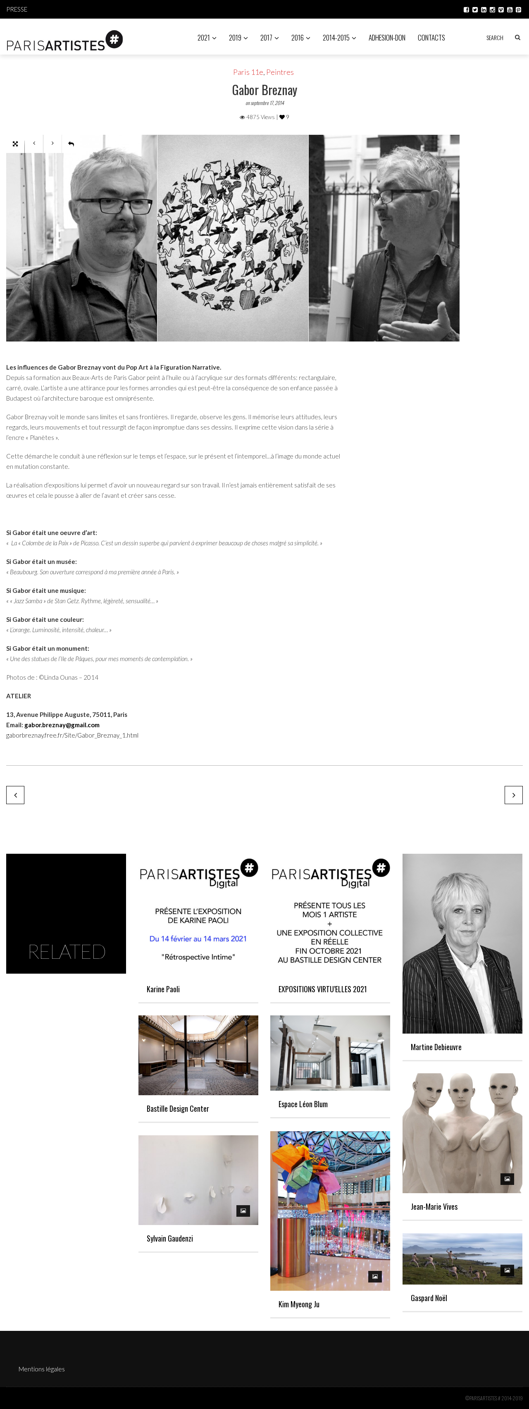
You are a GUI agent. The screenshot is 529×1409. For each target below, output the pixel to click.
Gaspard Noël (429, 1297)
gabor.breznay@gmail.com (62, 724)
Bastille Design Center (178, 1108)
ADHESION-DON (387, 37)
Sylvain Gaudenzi (170, 1238)
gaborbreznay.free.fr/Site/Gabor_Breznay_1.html (72, 735)
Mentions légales (42, 1369)
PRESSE (16, 9)
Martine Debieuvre (436, 1046)
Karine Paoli (163, 989)
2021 (204, 37)
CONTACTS (431, 37)
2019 (235, 37)
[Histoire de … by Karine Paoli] (15, 795)
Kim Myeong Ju (299, 1304)
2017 (266, 37)
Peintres (280, 71)
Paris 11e (248, 71)
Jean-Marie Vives (434, 1206)
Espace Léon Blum (303, 1104)
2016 (297, 37)
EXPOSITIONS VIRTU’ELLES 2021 (323, 989)
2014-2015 (336, 37)
